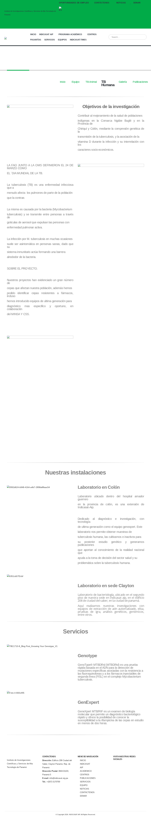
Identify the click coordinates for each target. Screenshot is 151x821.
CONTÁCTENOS (87, 792)
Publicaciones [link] (140, 81)
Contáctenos (101, 3)
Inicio (33, 34)
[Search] (142, 37)
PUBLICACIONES (88, 778)
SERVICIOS (85, 782)
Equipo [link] (75, 81)
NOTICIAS (84, 789)
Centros (92, 34)
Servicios (49, 40)
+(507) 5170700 (51, 782)
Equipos (62, 40)
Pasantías (35, 40)
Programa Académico (70, 34)
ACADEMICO (86, 771)
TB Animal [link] (91, 81)
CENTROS (84, 775)
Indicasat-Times (78, 40)
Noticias (121, 3)
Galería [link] (123, 81)
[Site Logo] (15, 38)
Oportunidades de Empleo (74, 3)
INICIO (83, 760)
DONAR (136, 3)
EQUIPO (83, 785)
